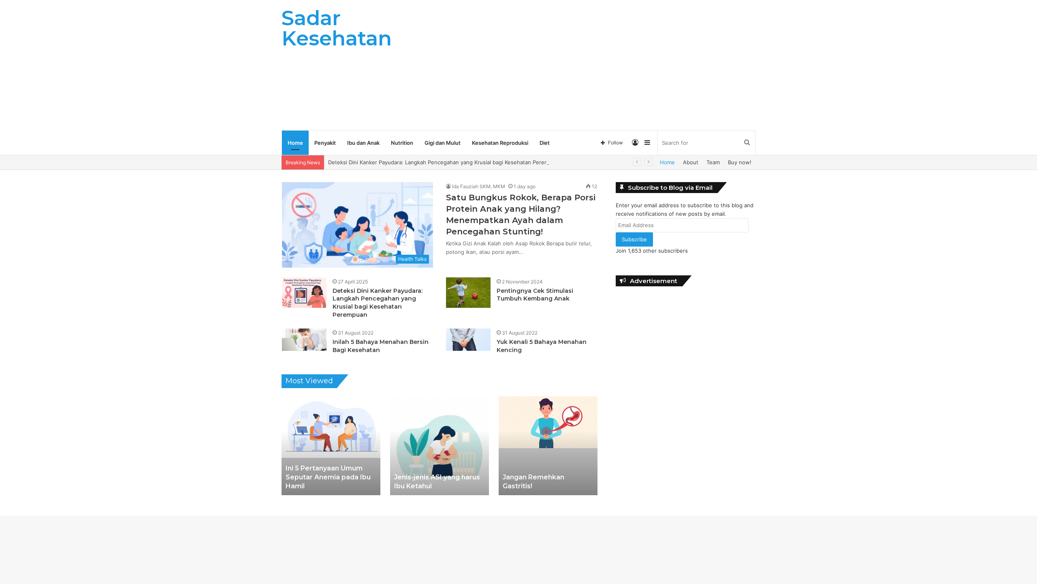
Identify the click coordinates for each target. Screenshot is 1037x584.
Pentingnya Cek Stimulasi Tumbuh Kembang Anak (535, 295)
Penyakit (325, 143)
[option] (331, 445)
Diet (545, 143)
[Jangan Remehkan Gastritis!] (548, 445)
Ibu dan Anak (363, 143)
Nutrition (402, 143)
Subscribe (634, 239)
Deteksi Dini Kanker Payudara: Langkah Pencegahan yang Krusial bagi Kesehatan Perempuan (444, 162)
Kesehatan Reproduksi (500, 143)
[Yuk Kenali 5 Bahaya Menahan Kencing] (468, 339)
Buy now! (739, 162)
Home (295, 143)
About (690, 162)
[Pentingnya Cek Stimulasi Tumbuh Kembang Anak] (468, 292)
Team (713, 162)
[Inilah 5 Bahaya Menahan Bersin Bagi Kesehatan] (304, 339)
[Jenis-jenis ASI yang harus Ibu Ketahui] (439, 445)
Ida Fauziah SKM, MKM (478, 186)
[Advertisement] (599, 65)
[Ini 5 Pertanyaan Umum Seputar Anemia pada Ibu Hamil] (331, 445)
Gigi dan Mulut (443, 143)
